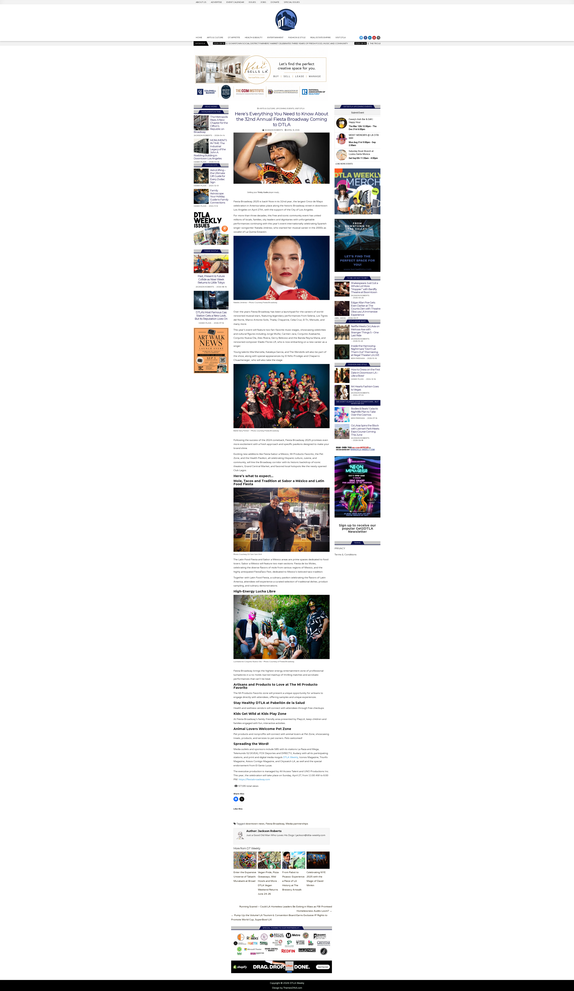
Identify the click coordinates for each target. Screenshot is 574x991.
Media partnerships (297, 823)
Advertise (216, 2)
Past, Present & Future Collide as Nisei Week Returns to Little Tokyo (211, 279)
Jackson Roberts (274, 130)
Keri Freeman (358, 358)
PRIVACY (340, 548)
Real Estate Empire (320, 37)
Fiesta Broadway (275, 823)
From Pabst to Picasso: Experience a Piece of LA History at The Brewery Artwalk (293, 881)
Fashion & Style (297, 37)
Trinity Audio (263, 192)
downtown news (255, 823)
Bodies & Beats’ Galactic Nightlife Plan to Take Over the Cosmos (364, 411)
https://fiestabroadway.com (254, 779)
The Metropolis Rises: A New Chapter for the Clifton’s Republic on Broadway (211, 124)
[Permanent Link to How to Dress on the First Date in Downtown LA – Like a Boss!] (342, 375)
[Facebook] (365, 37)
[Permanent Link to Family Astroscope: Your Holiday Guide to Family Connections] (201, 196)
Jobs (263, 2)
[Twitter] (361, 37)
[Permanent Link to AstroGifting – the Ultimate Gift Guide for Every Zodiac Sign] (201, 176)
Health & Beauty (253, 37)
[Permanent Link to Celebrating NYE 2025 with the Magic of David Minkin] (318, 860)
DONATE (275, 2)
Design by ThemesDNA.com (287, 988)
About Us (201, 2)
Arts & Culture (215, 37)
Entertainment (275, 37)
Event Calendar (235, 2)
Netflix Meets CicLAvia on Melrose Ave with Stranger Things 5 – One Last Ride (365, 331)
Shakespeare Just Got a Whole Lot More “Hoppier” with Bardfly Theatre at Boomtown (364, 288)
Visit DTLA (340, 37)
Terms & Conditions (346, 554)
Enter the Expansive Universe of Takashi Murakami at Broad (244, 877)
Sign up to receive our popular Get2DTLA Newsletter (357, 528)
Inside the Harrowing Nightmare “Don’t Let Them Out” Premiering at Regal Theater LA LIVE (365, 350)
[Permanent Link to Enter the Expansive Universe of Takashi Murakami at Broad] (245, 860)
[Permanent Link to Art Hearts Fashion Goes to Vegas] (342, 392)
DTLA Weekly (290, 757)
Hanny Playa (200, 162)
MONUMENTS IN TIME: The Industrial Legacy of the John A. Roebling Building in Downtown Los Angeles (210, 149)
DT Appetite (234, 37)
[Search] (378, 37)
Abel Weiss (340, 318)
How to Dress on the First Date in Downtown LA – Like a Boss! (365, 372)
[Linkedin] (370, 37)
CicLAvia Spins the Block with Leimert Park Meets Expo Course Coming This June (365, 430)
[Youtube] (374, 37)
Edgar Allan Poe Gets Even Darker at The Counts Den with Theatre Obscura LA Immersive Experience (365, 308)
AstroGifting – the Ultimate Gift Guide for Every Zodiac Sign (218, 176)
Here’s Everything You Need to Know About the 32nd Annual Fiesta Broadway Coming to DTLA (281, 119)
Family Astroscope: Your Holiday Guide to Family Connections (219, 196)
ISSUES (252, 2)
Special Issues (292, 2)
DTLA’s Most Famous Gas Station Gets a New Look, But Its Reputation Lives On (211, 315)
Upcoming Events (285, 108)
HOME (199, 37)
